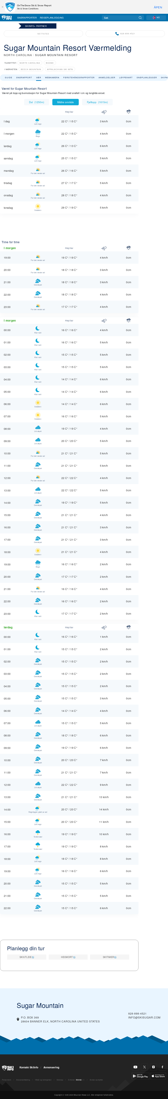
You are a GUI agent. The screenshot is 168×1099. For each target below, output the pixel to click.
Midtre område (65, 102)
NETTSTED (43, 33)
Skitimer (108, 957)
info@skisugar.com (144, 1017)
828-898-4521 (127, 33)
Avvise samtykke (96, 1080)
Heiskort (67, 957)
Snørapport (24, 77)
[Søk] (140, 17)
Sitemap (60, 1080)
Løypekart (126, 77)
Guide (8, 77)
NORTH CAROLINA (18, 55)
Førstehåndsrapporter (79, 77)
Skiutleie (26, 957)
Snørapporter (27, 17)
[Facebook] (162, 1067)
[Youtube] (135, 1067)
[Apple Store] (158, 1075)
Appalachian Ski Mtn (60, 69)
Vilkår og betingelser (43, 1080)
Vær (38, 77)
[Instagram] (153, 1067)
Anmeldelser (107, 77)
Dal (36, 102)
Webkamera (52, 77)
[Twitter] (144, 1067)
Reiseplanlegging (52, 17)
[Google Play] (140, 1075)
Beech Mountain (31, 69)
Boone (50, 63)
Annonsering (51, 1067)
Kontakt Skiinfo (29, 1067)
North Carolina (30, 63)
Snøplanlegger (147, 77)
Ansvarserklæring (23, 1080)
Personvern (6, 1080)
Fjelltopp (97, 102)
